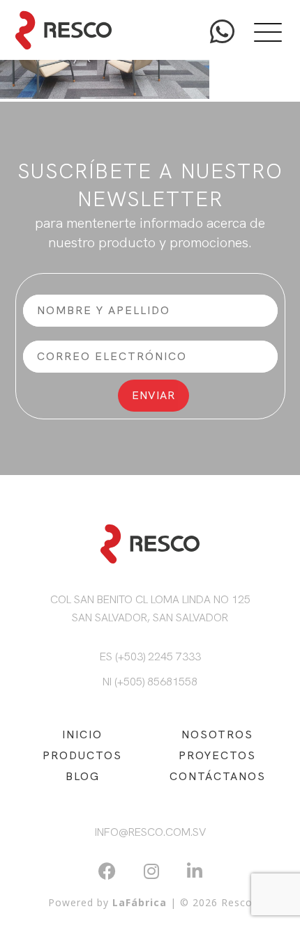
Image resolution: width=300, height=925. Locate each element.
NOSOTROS (217, 734)
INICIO (82, 734)
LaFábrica (139, 902)
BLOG (83, 776)
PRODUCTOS (82, 755)
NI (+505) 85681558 (150, 681)
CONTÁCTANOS (218, 776)
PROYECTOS (217, 755)
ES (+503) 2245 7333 (150, 656)
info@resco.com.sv (150, 832)
